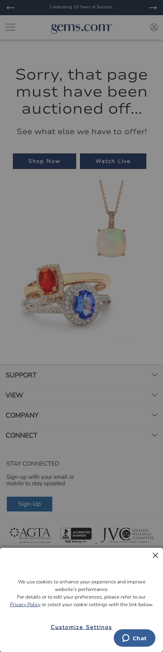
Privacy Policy (25, 604)
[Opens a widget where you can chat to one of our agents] (134, 638)
